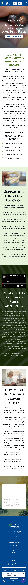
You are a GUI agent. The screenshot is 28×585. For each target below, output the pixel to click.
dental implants (20, 120)
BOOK (20, 3)
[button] (14, 36)
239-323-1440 (17, 531)
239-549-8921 (18, 532)
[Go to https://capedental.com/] (14, 525)
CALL (15, 3)
